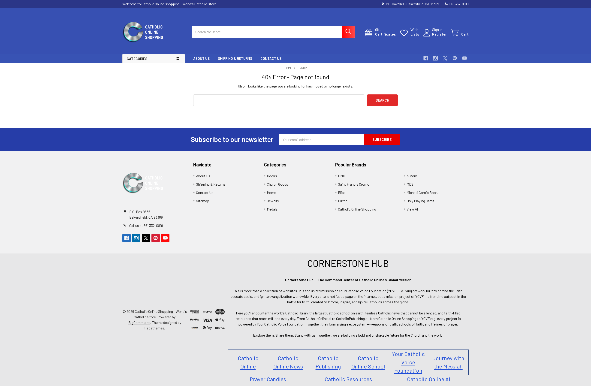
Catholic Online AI (428, 379)
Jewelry (273, 201)
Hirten (342, 201)
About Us (201, 58)
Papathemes (154, 328)
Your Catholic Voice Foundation (408, 362)
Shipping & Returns (235, 58)
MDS (410, 184)
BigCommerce (139, 322)
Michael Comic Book (422, 192)
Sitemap (202, 201)
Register (439, 34)
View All (413, 209)
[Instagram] (435, 58)
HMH (341, 176)
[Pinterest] (455, 58)
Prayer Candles (268, 379)
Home (271, 192)
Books (272, 176)
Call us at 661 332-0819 (146, 225)
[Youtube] (464, 58)
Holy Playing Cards (420, 201)
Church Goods (277, 184)
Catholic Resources (348, 379)
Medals (272, 209)
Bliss (342, 192)
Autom (412, 176)
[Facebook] (426, 58)
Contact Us (270, 58)
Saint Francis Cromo (353, 184)
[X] (445, 58)
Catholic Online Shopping (357, 209)
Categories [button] (137, 59)
